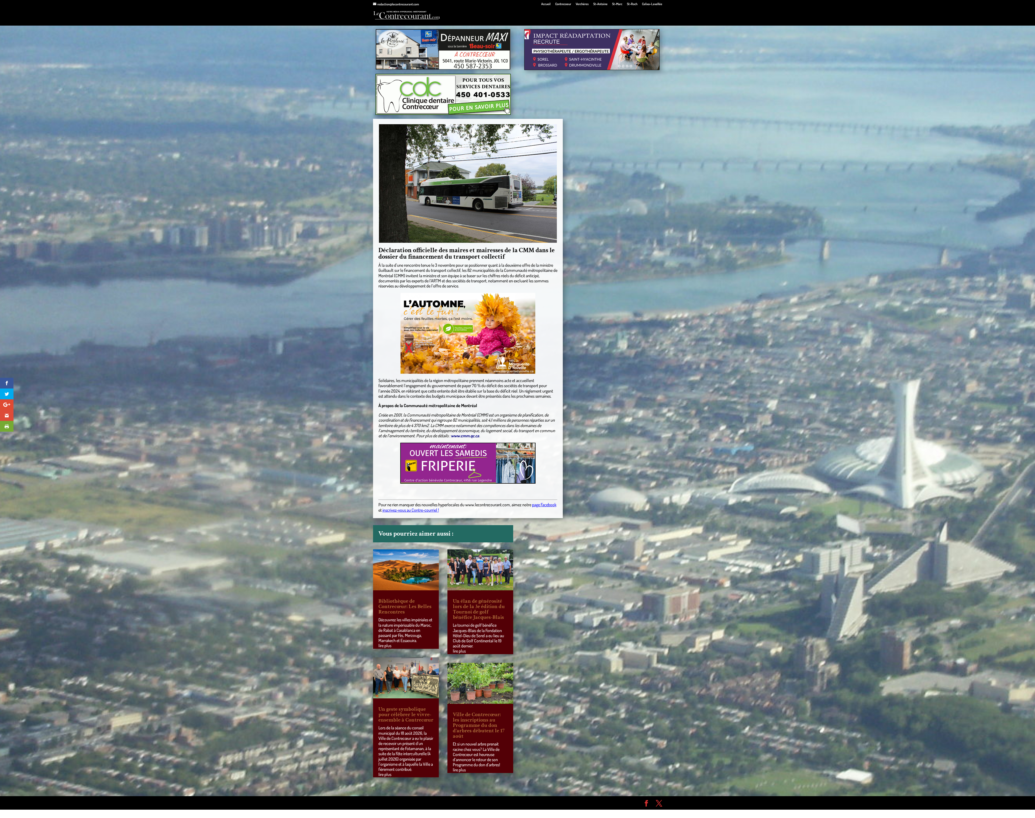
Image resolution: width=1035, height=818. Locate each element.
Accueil (546, 4)
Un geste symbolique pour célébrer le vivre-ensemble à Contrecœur (405, 714)
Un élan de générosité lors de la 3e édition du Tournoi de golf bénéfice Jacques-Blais (479, 609)
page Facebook (544, 504)
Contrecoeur (563, 4)
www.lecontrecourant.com (487, 504)
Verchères (582, 4)
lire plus (384, 645)
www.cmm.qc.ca (465, 435)
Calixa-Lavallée (652, 4)
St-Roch (632, 4)
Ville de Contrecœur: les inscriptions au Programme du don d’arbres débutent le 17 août (479, 725)
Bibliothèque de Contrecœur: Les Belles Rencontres (405, 606)
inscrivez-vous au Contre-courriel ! (410, 510)
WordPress (451, 802)
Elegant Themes (403, 802)
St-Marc (617, 4)
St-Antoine (600, 4)
